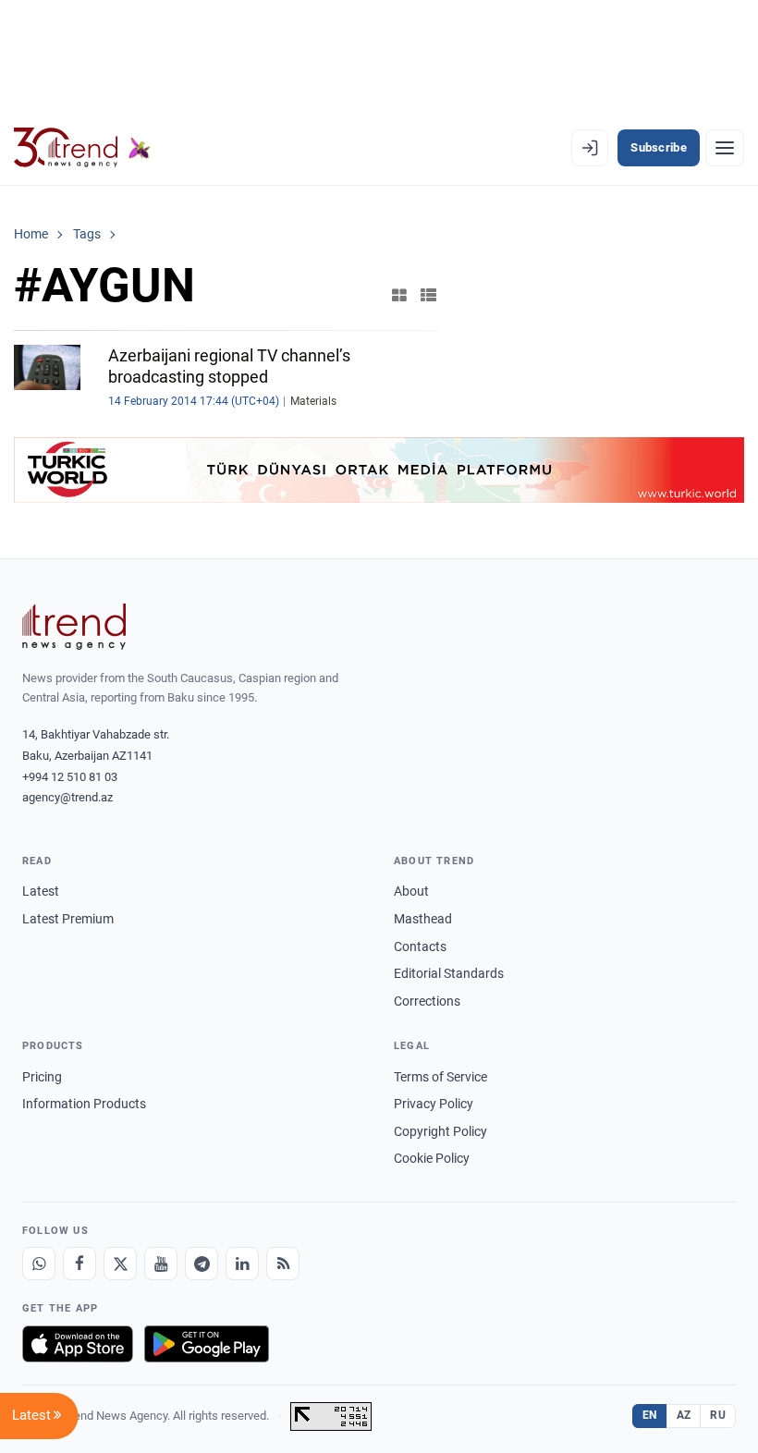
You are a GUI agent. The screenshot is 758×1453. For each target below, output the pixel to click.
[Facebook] (79, 1263)
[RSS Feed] (283, 1263)
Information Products (84, 1103)
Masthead (423, 918)
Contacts (420, 946)
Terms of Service (440, 1076)
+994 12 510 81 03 (69, 777)
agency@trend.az (67, 797)
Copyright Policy (440, 1131)
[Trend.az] (82, 148)
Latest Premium (68, 918)
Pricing (42, 1076)
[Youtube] (160, 1263)
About (411, 891)
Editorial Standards (449, 973)
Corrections (427, 1001)
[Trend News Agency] (74, 627)
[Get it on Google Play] (206, 1343)
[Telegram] (201, 1263)
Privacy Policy (433, 1103)
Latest (40, 891)
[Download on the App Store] (77, 1343)
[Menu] (724, 147)
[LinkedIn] (242, 1263)
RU (718, 1415)
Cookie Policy (432, 1158)
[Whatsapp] (38, 1263)
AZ (684, 1415)
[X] (120, 1263)
